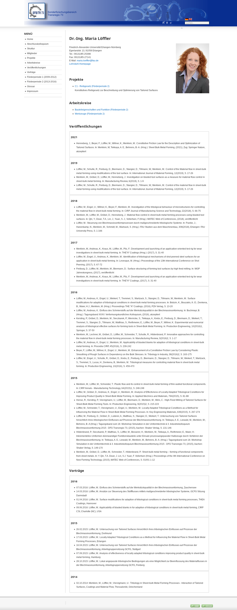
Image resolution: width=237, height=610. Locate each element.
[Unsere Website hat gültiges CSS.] (195, 607)
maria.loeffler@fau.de (88, 60)
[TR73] (44, 13)
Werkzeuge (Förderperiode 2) (90, 113)
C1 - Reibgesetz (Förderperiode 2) (92, 86)
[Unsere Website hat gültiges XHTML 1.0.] (207, 607)
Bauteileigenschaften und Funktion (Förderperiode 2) (101, 109)
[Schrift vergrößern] (163, 22)
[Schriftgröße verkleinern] (170, 22)
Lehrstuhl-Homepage (80, 64)
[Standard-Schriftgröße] (167, 22)
